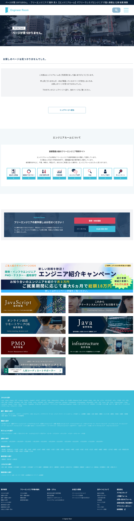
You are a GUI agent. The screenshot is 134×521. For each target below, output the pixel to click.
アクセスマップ (122, 493)
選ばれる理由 (100, 493)
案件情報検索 (116, 12)
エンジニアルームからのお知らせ (55, 500)
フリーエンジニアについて (79, 493)
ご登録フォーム (122, 496)
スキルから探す (5, 397)
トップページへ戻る (67, 110)
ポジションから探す (7, 430)
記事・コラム (51, 489)
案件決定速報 (50, 495)
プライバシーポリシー (124, 506)
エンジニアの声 (101, 502)
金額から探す (5, 438)
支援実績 (99, 500)
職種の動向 (23, 497)
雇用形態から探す (6, 456)
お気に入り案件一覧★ (6, 509)
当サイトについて (103, 489)
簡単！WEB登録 (95, 220)
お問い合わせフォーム (124, 499)
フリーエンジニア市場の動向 (29, 489)
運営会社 (120, 489)
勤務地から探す (5, 446)
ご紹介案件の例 (101, 497)
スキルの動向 (23, 493)
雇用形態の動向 (24, 500)
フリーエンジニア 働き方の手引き (81, 497)
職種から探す (5, 421)
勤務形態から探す (6, 472)
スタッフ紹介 (100, 507)
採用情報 (120, 509)
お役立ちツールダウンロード (54, 497)
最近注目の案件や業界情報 (54, 493)
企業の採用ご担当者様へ (125, 503)
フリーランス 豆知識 (77, 495)
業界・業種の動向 (24, 495)
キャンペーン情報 (101, 509)
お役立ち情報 (76, 489)
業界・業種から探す (7, 411)
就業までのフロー (101, 495)
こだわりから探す (6, 464)
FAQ (98, 505)
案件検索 (4, 489)
